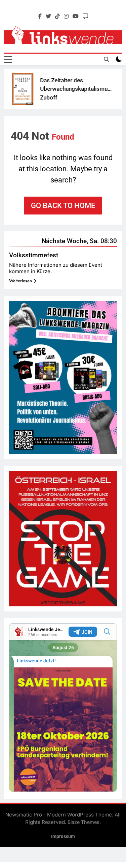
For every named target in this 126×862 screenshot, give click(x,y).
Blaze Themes (83, 822)
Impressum (63, 836)
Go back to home (63, 205)
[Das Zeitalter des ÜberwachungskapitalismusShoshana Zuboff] (17, 89)
